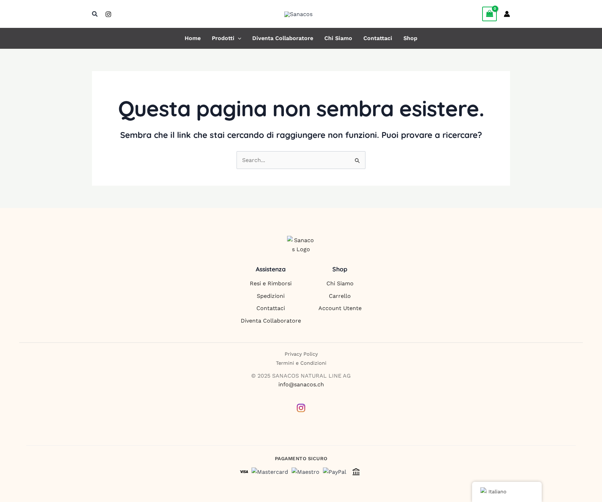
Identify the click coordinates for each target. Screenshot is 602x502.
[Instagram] (108, 14)
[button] (95, 14)
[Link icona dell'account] (507, 14)
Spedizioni (271, 296)
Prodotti (223, 38)
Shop (410, 38)
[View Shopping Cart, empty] (489, 14)
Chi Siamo (338, 38)
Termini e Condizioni (301, 363)
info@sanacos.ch (301, 384)
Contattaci (377, 38)
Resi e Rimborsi (271, 283)
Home (193, 38)
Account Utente (340, 308)
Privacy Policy (301, 354)
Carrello (340, 296)
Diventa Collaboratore (282, 38)
